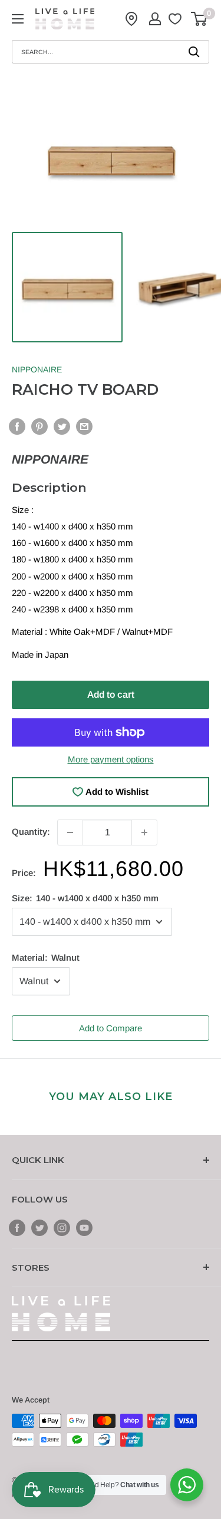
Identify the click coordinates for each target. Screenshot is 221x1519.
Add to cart (110, 694)
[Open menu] (18, 19)
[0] (199, 19)
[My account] (155, 18)
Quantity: (31, 832)
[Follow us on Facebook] (17, 1227)
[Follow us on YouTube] (84, 1227)
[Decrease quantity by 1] (70, 832)
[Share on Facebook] (17, 426)
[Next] (196, 158)
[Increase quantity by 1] (144, 832)
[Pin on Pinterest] (39, 426)
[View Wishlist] (176, 19)
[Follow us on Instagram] (62, 1227)
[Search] (194, 52)
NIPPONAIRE (37, 369)
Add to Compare (110, 1028)
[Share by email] (84, 426)
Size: (85, 898)
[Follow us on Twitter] (39, 1227)
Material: (46, 957)
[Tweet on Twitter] (62, 426)
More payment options (111, 759)
